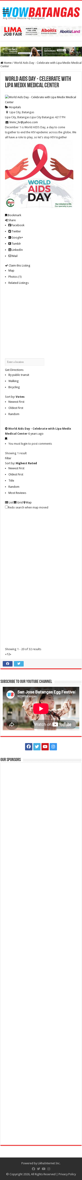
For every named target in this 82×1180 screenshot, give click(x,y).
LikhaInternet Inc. (49, 1163)
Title (11, 480)
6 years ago (36, 433)
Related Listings (18, 283)
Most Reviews (17, 493)
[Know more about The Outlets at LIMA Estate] (41, 31)
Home (7, 62)
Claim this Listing (19, 265)
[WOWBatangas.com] (41, 12)
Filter (8, 458)
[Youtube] (45, 746)
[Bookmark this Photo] (6, 438)
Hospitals (14, 107)
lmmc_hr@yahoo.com (24, 122)
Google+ (17, 237)
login (24, 443)
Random (13, 414)
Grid (19, 502)
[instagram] (53, 746)
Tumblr (16, 243)
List (10, 502)
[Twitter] (37, 746)
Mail (14, 256)
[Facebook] (28, 746)
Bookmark (14, 215)
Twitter (16, 231)
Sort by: (15, 396)
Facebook (17, 225)
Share (12, 220)
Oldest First (15, 408)
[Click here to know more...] (41, 51)
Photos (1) (15, 276)
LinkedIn (17, 249)
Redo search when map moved (28, 507)
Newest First (16, 401)
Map (11, 270)
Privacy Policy (67, 1174)
